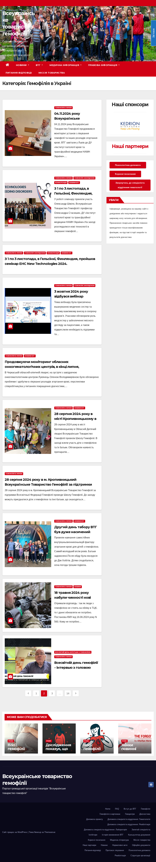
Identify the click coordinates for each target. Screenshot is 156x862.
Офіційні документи (141, 845)
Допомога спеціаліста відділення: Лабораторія (105, 829)
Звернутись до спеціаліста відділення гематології (130, 185)
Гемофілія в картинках (110, 814)
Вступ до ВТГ (130, 809)
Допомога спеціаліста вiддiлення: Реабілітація (128, 824)
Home (107, 809)
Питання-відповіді (19, 72)
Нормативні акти (119, 845)
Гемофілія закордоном (84, 178)
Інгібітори (93, 835)
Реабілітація (120, 855)
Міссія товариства (52, 72)
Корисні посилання (125, 174)
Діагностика (144, 814)
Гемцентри (130, 814)
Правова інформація (103, 65)
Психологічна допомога (128, 165)
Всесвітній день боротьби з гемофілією (72, 652)
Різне (11, 741)
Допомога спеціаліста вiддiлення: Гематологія (129, 819)
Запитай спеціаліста (141, 829)
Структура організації (140, 855)
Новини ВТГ (74, 182)
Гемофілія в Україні (63, 107)
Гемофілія (145, 809)
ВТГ (38, 65)
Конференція (61, 182)
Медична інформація (65, 65)
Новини (21, 65)
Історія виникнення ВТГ (112, 835)
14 (67, 693)
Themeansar (49, 832)
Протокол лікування (115, 850)
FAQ (117, 809)
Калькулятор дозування (139, 835)
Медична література (119, 840)
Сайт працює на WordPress (15, 832)
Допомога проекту (94, 819)
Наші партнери (130, 146)
